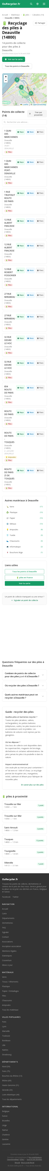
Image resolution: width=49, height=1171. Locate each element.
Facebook (6, 897)
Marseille (6, 1031)
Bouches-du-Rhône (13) (12, 1076)
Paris (4, 1021)
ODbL (22, 1159)
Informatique (24, 546)
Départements (8, 918)
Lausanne (6, 1144)
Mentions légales (9, 951)
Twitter (16, 897)
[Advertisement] (24, 630)
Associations (7, 941)
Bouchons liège (24, 552)
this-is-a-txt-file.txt (27, 1163)
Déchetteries (7, 923)
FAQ (4, 927)
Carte (4, 913)
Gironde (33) (7, 1090)
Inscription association (11, 946)
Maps (22, 132)
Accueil (5, 15)
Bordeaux (6, 1040)
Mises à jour (7, 965)
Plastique (24, 512)
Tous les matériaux (10, 1010)
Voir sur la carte (15, 59)
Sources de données (34, 1159)
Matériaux (15, 15)
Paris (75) (6, 1071)
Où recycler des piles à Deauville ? (22, 685)
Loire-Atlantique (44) (10, 1094)
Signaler (5, 932)
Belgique (5, 1111)
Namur (5, 1130)
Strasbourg (6, 1054)
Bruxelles (6, 1120)
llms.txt (17, 1163)
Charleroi (6, 1134)
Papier (24, 518)
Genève (5, 1139)
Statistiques (7, 955)
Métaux (24, 524)
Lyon (4, 1026)
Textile (24, 535)
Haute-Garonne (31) (10, 1085)
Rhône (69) (6, 1080)
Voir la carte (24, 583)
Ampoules (11, 457)
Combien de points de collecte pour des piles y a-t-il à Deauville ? (22, 675)
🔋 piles (26, 15)
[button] (31, 93)
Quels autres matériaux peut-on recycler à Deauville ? (21, 696)
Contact (5, 937)
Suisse (4, 1116)
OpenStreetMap (39, 104)
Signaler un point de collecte (26, 600)
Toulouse (6, 1036)
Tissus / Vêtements (10, 981)
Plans (41, 132)
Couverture (6, 960)
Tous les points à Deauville (17, 66)
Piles (9, 152)
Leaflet (25, 104)
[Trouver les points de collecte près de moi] (37, 4)
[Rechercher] (31, 4)
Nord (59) (6, 1066)
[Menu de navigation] (44, 4)
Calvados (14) (38, 15)
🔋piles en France (24, 577)
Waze (32, 132)
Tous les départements (12, 1099)
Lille (3, 1045)
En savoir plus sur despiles (32, 784)
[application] (24, 89)
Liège (4, 1125)
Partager (41, 23)
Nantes (5, 1050)
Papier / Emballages (10, 991)
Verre (24, 506)
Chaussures (24, 541)
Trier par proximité (38, 113)
